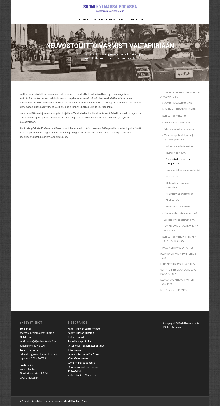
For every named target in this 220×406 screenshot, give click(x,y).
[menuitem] (84, 19)
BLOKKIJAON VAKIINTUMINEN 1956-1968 (179, 255)
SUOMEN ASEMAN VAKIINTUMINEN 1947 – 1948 (180, 228)
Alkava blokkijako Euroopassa (179, 129)
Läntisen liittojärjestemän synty (179, 219)
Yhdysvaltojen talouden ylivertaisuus (178, 185)
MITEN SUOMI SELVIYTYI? (173, 290)
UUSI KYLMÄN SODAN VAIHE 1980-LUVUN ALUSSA (178, 271)
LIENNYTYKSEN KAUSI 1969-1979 (177, 264)
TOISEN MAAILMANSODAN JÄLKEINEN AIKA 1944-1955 (180, 94)
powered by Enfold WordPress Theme (71, 401)
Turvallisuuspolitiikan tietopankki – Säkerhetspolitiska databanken (86, 345)
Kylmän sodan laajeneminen (180, 146)
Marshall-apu (172, 176)
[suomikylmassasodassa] (110, 7)
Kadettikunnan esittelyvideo (84, 328)
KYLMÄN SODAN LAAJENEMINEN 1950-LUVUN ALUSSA (179, 239)
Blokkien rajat (173, 200)
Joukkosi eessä (76, 337)
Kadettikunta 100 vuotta (82, 375)
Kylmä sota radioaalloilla (178, 206)
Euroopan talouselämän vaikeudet (183, 170)
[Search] (141, 19)
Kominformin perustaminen (179, 193)
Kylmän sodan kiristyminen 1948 (180, 213)
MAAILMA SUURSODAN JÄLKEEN (179, 109)
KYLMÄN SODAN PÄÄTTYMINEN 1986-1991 (177, 281)
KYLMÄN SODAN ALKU (174, 115)
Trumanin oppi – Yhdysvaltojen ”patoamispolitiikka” (179, 137)
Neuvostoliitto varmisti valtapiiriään (178, 161)
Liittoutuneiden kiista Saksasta (179, 122)
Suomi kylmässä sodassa (81, 362)
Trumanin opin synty (176, 152)
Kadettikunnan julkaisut (81, 332)
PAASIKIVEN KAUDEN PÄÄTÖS (178, 247)
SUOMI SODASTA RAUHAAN (177, 103)
